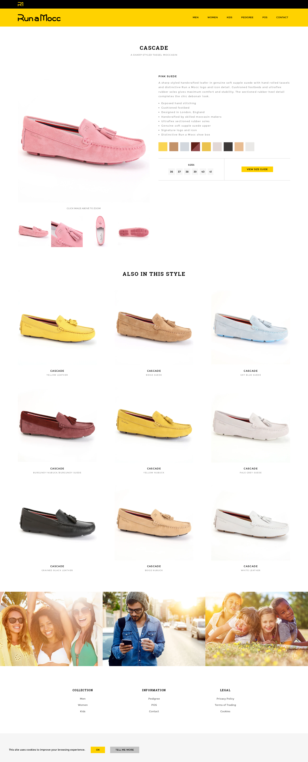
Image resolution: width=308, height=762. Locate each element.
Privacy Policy (225, 698)
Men (196, 17)
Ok (98, 749)
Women (212, 17)
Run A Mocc (39, 17)
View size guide (257, 169)
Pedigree (247, 17)
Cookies (225, 711)
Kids (229, 17)
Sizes (191, 164)
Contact (282, 17)
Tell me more (124, 749)
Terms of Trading (225, 705)
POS (264, 17)
